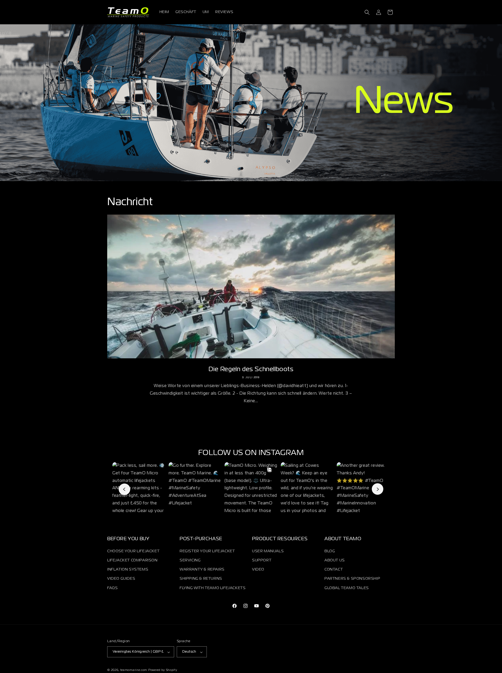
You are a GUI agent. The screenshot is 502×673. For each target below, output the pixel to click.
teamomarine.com (133, 670)
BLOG (329, 551)
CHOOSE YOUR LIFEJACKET (133, 551)
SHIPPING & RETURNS (201, 578)
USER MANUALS (268, 551)
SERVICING (190, 560)
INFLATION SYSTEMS (127, 569)
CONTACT (333, 569)
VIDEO (258, 569)
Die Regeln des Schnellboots (250, 369)
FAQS (112, 587)
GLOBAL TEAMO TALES (346, 587)
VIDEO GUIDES (121, 578)
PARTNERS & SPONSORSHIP (352, 578)
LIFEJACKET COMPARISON (132, 560)
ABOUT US (334, 560)
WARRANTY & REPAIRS (202, 569)
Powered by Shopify (162, 670)
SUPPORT (261, 560)
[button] (367, 12)
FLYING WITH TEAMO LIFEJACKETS (213, 587)
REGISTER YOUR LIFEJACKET (207, 551)
